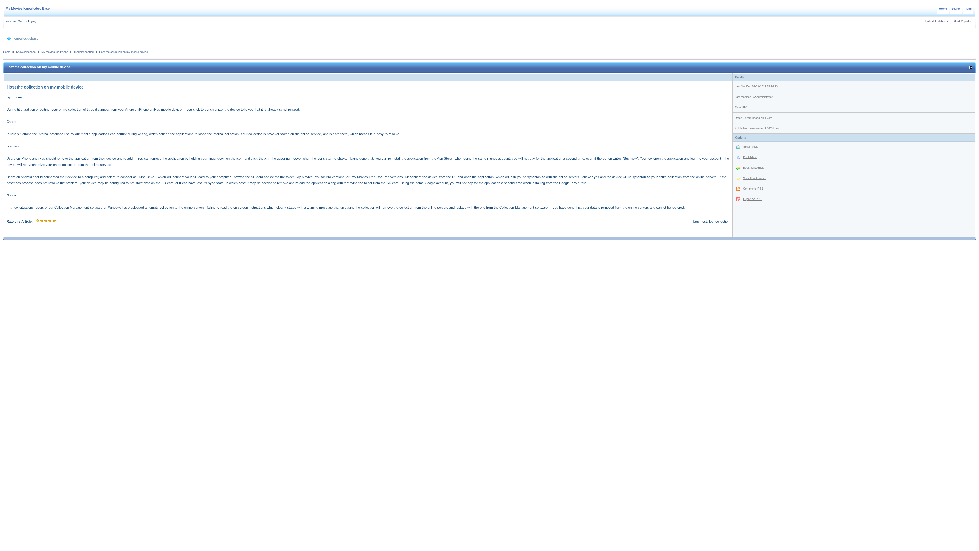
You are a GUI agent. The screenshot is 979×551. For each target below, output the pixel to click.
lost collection (719, 221)
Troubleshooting (84, 51)
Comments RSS (753, 188)
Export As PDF (752, 199)
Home (943, 8)
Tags (968, 8)
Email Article (750, 146)
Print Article (750, 157)
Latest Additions (936, 21)
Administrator (764, 96)
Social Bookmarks (754, 178)
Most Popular (962, 21)
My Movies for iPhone (54, 51)
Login (31, 21)
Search (956, 8)
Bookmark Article (753, 167)
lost (704, 221)
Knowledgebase (26, 38)
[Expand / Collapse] (970, 67)
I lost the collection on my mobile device (123, 51)
